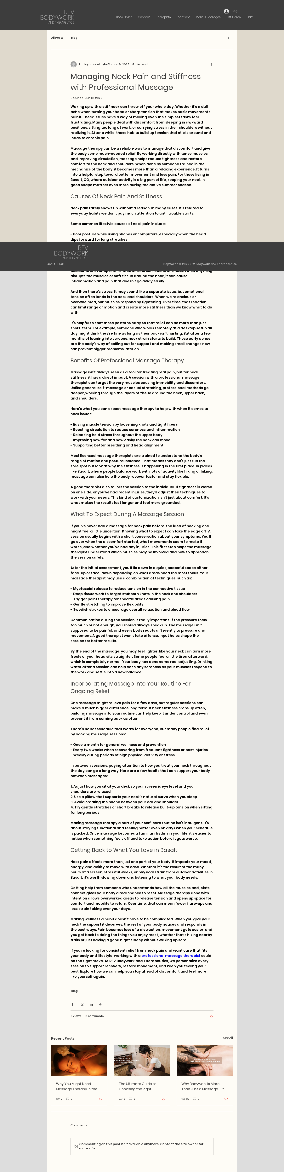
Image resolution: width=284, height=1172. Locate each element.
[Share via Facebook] (72, 1004)
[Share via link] (101, 1004)
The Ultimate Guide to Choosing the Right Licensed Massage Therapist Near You (137, 1086)
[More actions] (211, 64)
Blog (74, 38)
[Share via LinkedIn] (91, 1004)
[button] (228, 37)
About (51, 264)
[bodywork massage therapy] (205, 1060)
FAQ (62, 264)
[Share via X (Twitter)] (82, 1004)
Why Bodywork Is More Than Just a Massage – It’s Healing (204, 1086)
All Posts (57, 38)
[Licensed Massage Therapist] (142, 1060)
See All (228, 1038)
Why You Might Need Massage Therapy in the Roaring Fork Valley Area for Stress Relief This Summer (76, 1086)
